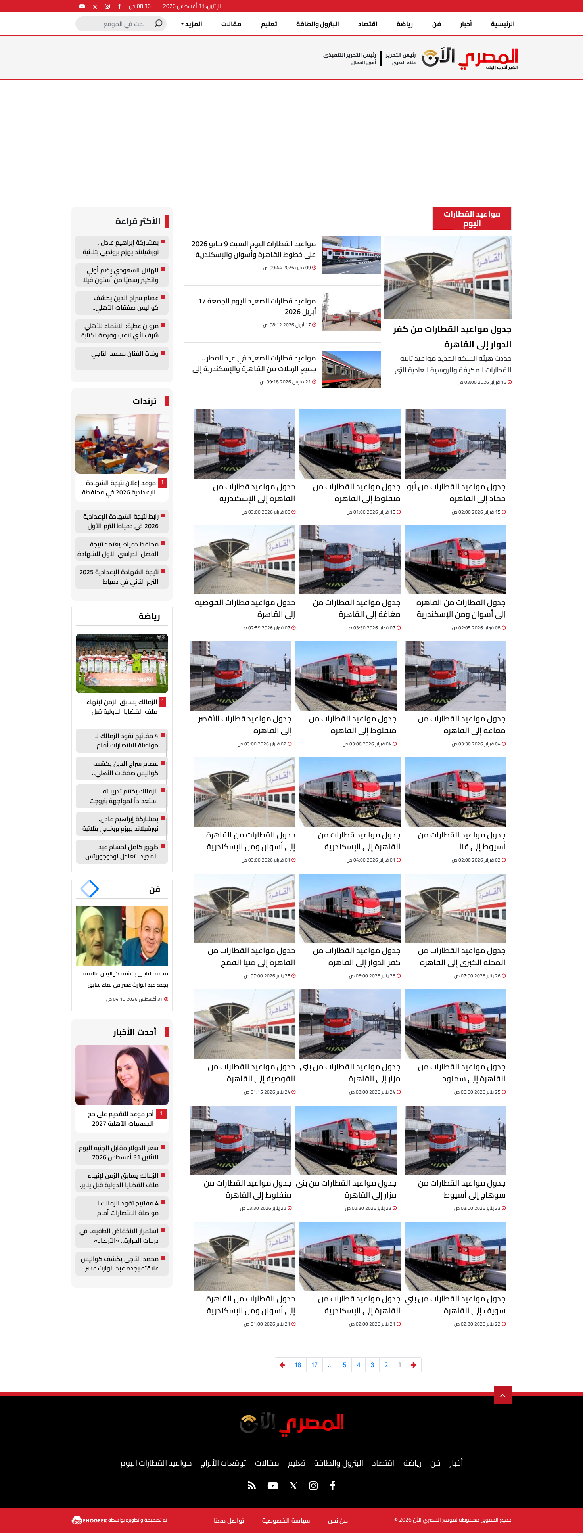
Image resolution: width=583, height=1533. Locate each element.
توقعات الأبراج (223, 1462)
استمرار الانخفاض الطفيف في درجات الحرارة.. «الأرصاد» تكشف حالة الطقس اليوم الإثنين (119, 1236)
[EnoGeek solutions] (89, 1519)
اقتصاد (368, 24)
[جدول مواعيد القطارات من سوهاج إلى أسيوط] (455, 1140)
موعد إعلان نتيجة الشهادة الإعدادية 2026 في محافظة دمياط (119, 488)
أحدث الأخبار (135, 1032)
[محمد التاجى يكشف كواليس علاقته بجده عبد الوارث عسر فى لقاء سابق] (122, 936)
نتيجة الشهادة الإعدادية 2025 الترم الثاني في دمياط (119, 577)
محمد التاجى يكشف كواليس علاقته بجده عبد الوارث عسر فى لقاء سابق (120, 1264)
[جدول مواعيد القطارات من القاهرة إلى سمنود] (455, 1024)
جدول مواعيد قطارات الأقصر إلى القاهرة (245, 724)
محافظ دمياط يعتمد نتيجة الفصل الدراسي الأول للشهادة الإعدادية (118, 549)
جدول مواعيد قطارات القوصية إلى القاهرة (245, 608)
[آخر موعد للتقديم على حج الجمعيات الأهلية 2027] (122, 1075)
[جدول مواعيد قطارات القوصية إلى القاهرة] (244, 560)
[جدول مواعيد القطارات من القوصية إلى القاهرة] (244, 1024)
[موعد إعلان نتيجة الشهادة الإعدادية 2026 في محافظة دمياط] (122, 444)
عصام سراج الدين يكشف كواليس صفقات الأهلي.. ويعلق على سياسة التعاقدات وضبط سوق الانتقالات (120, 303)
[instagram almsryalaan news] (107, 6)
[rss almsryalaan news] (252, 1487)
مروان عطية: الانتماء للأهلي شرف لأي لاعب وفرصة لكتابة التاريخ (120, 331)
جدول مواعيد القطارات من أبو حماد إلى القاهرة (456, 492)
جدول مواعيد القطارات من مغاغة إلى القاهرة (357, 608)
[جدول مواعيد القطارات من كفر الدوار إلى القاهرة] (448, 277)
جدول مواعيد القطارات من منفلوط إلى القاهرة (357, 492)
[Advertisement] (291, 139)
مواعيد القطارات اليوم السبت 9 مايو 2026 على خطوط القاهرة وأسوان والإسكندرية (254, 249)
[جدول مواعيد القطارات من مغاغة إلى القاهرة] (350, 560)
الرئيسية (503, 24)
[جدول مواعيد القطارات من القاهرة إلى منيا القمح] (244, 908)
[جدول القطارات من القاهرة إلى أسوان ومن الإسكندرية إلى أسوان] (455, 560)
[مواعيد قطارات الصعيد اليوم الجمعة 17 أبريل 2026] (351, 312)
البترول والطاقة (317, 24)
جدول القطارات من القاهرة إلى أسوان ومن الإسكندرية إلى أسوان (461, 608)
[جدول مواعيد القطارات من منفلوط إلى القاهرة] (350, 444)
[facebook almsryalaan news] (119, 6)
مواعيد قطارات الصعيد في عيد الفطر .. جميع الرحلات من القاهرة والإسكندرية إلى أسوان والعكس (254, 363)
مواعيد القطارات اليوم (156, 1462)
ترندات (145, 401)
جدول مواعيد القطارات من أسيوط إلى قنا (462, 841)
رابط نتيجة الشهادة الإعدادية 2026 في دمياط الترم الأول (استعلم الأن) (121, 521)
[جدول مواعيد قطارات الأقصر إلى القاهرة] (241, 676)
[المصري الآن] (470, 58)
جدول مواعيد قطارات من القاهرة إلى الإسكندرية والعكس (254, 492)
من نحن (338, 1520)
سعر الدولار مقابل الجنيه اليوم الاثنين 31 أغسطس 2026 (119, 1153)
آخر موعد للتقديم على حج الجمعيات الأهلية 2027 (121, 1119)
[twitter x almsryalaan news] (95, 6)
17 (314, 1365)
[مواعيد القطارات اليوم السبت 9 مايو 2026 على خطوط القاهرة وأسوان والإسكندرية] (351, 255)
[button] (94, 889)
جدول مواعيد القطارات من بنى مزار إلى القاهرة (350, 1073)
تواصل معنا (229, 1520)
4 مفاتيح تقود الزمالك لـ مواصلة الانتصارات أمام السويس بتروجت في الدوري (122, 741)
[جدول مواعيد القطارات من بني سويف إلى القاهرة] (455, 1256)
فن (436, 24)
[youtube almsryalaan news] (82, 6)
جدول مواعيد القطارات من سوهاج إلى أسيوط (462, 1189)
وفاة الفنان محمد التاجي (125, 354)
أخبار (466, 24)
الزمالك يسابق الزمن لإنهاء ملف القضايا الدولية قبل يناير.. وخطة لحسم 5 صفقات (120, 707)
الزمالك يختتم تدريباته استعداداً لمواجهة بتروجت (124, 796)
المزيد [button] (193, 24)
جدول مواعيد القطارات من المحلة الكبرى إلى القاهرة (462, 956)
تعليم (269, 24)
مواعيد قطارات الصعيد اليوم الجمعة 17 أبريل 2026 (257, 306)
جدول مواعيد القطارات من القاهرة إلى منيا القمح (251, 956)
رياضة (405, 24)
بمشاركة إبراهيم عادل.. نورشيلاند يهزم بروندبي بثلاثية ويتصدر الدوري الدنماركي (121, 247)
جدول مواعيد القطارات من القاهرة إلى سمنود (462, 1073)
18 (298, 1365)
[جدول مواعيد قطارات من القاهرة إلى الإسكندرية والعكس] (244, 444)
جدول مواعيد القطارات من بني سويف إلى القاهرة (455, 1304)
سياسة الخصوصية (286, 1520)
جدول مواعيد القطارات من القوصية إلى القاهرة (251, 1073)
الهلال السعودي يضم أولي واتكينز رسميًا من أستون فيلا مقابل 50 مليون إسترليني (121, 275)
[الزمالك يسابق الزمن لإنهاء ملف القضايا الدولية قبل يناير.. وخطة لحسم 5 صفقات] (122, 663)
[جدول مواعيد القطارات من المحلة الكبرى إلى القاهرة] (455, 908)
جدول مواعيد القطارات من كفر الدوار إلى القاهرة (452, 337)
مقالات (231, 24)
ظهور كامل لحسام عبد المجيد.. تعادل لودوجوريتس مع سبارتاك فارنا (121, 852)
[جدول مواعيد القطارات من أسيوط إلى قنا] (455, 792)
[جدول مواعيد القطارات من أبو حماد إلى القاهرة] (455, 444)
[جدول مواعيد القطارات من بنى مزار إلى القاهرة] (350, 1024)
